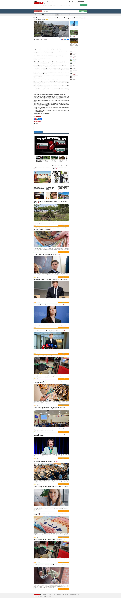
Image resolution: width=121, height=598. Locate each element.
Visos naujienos (38, 14)
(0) (85, 18)
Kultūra (66, 14)
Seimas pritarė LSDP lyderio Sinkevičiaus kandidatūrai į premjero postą (50, 279)
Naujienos (40, 5)
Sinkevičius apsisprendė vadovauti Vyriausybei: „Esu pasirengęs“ (48, 330)
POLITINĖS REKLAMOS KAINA (65, 5)
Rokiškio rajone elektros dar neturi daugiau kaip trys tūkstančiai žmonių (60, 167)
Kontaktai (50, 5)
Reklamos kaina (56, 5)
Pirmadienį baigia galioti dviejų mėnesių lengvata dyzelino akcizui (49, 356)
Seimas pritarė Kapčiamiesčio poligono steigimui (45, 461)
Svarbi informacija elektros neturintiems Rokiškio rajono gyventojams (74, 28)
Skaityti (63, 225)
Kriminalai (52, 14)
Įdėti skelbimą (37, 11)
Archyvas (45, 5)
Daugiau (70, 14)
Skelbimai (35, 5)
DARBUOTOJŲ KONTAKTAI (47, 7)
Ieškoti (83, 11)
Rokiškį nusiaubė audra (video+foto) (73, 36)
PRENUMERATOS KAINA (37, 7)
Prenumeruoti (84, 5)
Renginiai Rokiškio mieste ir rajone (42, 167)
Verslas (61, 14)
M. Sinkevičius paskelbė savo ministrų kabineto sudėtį (46, 254)
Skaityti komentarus (38, 131)
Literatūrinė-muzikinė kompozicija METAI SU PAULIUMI (50, 188)
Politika (57, 14)
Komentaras (36, 123)
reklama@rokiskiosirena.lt (82, 2)
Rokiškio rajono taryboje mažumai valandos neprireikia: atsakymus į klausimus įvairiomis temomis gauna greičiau (49, 408)
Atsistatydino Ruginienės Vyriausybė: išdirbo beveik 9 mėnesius (48, 304)
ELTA (43, 14)
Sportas (47, 14)
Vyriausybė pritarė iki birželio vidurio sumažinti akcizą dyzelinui (48, 539)
